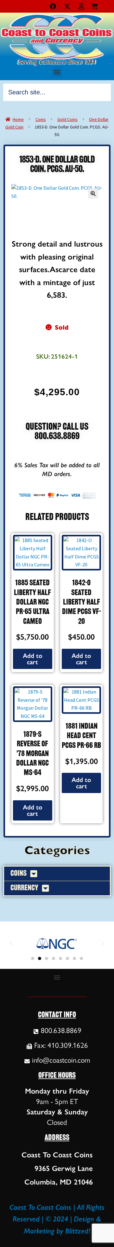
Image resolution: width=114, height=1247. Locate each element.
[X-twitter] (67, 6)
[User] (81, 6)
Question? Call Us (57, 427)
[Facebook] (53, 6)
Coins (40, 119)
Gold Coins (67, 119)
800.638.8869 (57, 437)
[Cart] (94, 5)
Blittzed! (77, 1230)
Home (18, 119)
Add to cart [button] (32, 659)
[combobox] (57, 92)
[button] (57, 72)
